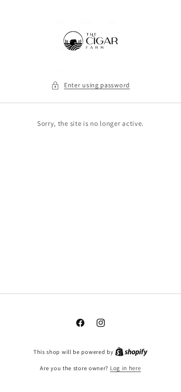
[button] (90, 85)
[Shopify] (131, 352)
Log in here (125, 368)
